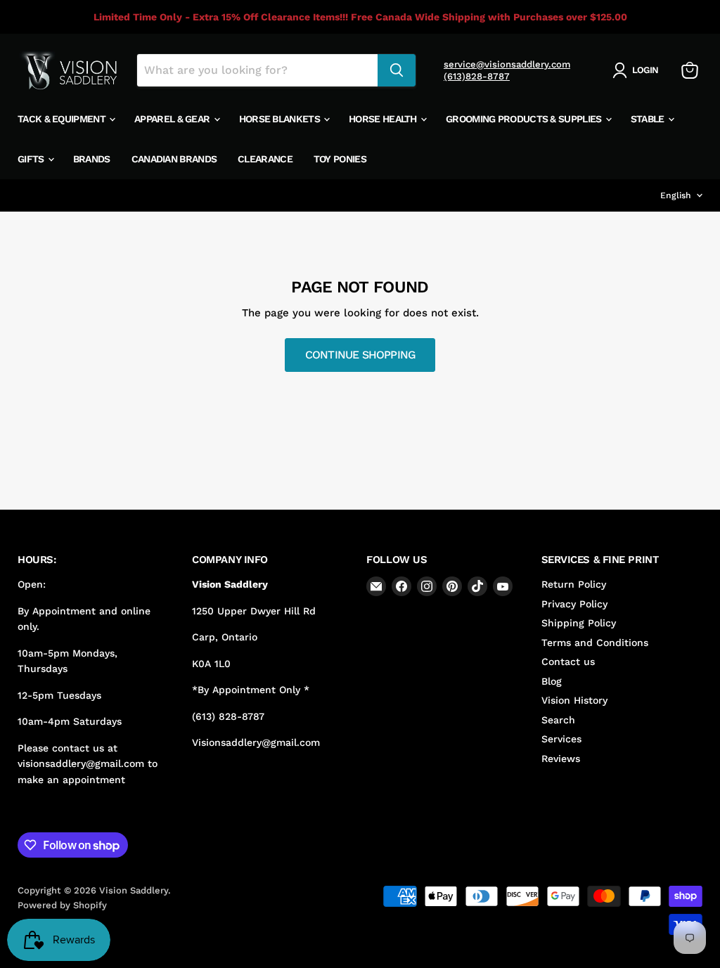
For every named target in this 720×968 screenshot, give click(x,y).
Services (561, 738)
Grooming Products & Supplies (525, 118)
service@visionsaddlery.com (507, 64)
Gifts (32, 158)
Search (558, 719)
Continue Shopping (360, 354)
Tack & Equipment (63, 118)
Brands (91, 158)
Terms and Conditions (594, 642)
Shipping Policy (578, 622)
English (675, 195)
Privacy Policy (574, 603)
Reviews (560, 758)
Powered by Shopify (62, 905)
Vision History (574, 700)
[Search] (397, 70)
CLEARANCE (265, 158)
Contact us (568, 661)
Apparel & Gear (173, 118)
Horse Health (384, 118)
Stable (649, 118)
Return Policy (573, 584)
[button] (638, 70)
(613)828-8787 (477, 76)
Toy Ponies (340, 158)
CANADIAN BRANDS (174, 158)
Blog (551, 681)
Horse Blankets (281, 118)
